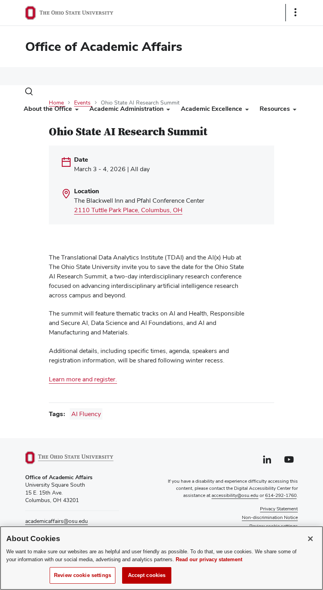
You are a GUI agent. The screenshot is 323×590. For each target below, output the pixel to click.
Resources (275, 109)
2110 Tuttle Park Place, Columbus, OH (128, 210)
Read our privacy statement (209, 559)
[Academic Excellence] (245, 110)
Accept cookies (147, 575)
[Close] (310, 538)
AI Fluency (86, 414)
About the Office (48, 109)
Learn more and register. (83, 379)
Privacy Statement (279, 509)
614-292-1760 (281, 495)
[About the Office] (75, 110)
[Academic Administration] (166, 110)
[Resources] (293, 110)
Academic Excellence (211, 109)
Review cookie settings (82, 575)
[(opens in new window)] (72, 458)
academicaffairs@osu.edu (56, 521)
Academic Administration (126, 109)
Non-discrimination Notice (270, 517)
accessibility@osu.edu (235, 495)
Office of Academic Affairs (103, 46)
